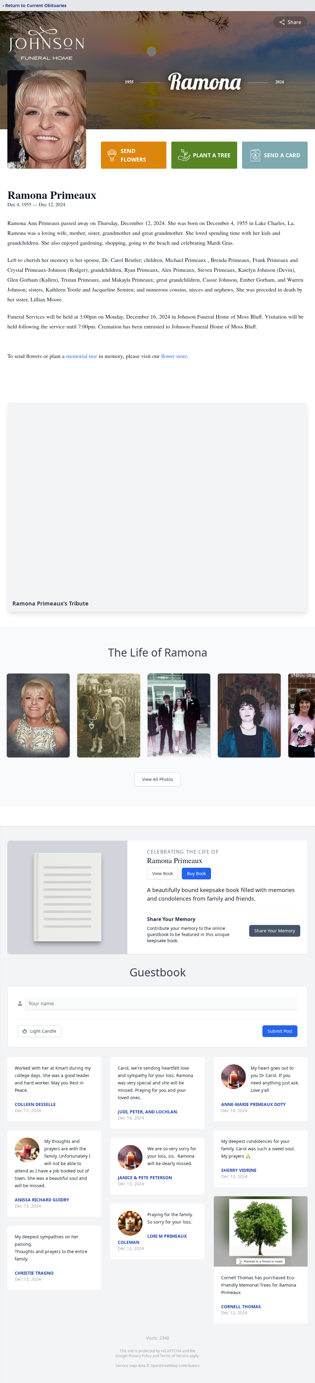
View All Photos (157, 779)
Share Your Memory (274, 931)
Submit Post (280, 1031)
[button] (260, 1231)
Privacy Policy (140, 1355)
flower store (174, 356)
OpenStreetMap (164, 1365)
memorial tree (81, 356)
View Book (162, 873)
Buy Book (196, 873)
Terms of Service (174, 1355)
